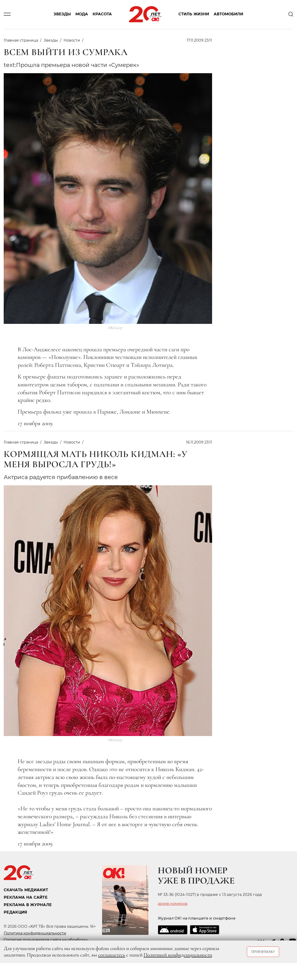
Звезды (62, 14)
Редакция (15, 912)
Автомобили (228, 14)
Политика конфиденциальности (35, 933)
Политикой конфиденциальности (178, 955)
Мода (81, 14)
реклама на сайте (26, 897)
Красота (102, 14)
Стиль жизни (193, 14)
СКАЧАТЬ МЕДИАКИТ (26, 890)
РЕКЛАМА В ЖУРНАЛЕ (28, 905)
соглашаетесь (111, 955)
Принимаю (263, 951)
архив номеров (172, 904)
